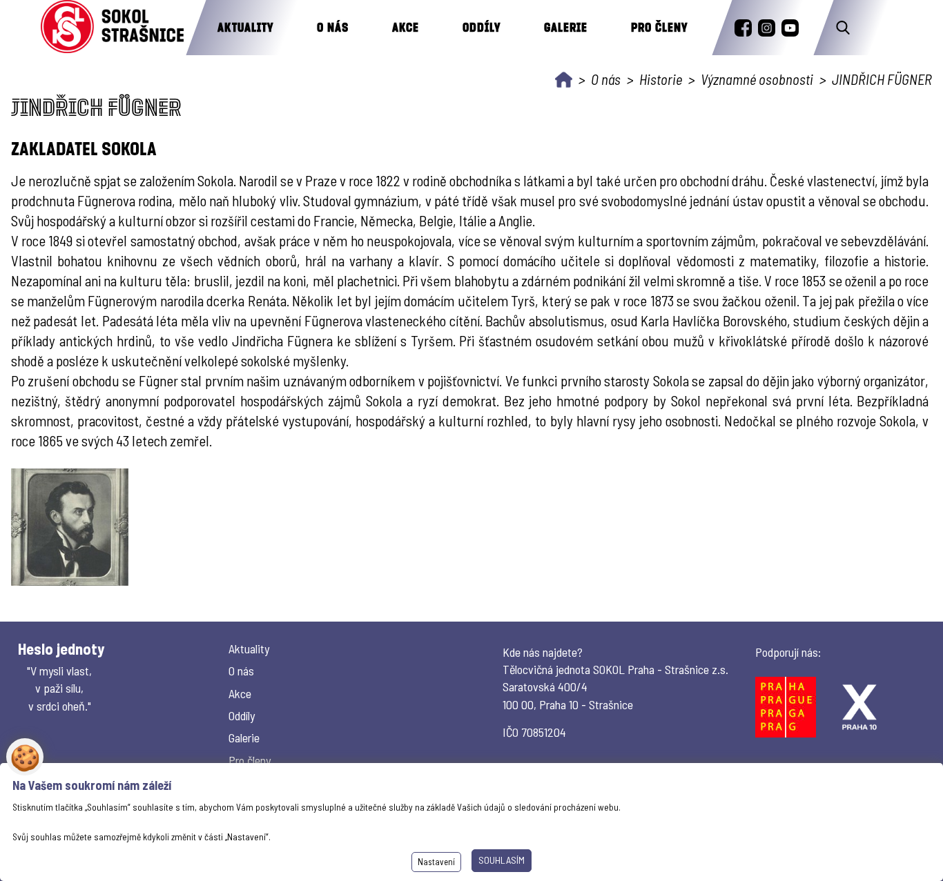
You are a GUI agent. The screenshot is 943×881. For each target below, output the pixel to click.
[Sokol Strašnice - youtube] (790, 28)
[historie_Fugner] (69, 527)
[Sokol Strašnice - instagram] (766, 28)
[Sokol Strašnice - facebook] (743, 28)
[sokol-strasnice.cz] (112, 27)
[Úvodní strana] (563, 79)
